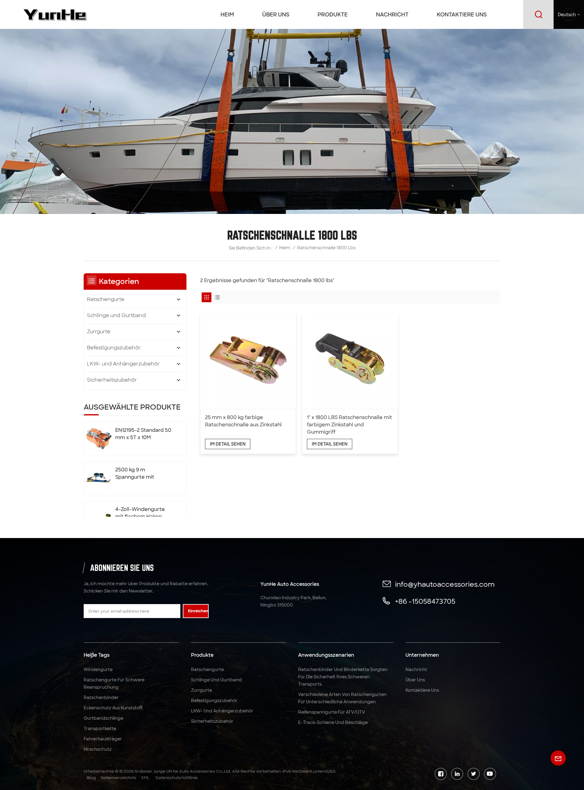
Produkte (333, 14)
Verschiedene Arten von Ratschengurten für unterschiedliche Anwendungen (342, 698)
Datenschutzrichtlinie (176, 777)
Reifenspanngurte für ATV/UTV (331, 712)
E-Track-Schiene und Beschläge (333, 722)
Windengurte (98, 669)
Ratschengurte (105, 299)
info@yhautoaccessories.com (445, 584)
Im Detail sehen (227, 444)
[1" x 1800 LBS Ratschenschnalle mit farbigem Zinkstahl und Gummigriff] (350, 361)
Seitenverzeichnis (118, 777)
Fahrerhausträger (103, 739)
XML (145, 777)
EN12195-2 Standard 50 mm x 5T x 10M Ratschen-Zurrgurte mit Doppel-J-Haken (143, 434)
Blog (91, 777)
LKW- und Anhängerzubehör (123, 364)
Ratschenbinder (101, 697)
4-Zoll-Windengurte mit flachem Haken (140, 513)
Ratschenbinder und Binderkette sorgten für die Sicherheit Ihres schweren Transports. (343, 677)
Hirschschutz (98, 749)
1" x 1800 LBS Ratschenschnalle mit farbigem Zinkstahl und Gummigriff (349, 424)
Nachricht (392, 14)
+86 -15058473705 (425, 601)
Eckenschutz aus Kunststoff (113, 708)
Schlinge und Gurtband (116, 315)
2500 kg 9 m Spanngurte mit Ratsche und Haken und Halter (139, 474)
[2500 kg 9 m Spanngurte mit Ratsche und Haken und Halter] (98, 478)
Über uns (275, 14)
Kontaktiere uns (462, 14)
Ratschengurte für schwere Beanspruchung (114, 683)
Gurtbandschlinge (103, 718)
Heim (227, 14)
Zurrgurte (98, 331)
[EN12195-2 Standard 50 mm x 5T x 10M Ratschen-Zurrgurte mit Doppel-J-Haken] (98, 438)
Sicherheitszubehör (112, 380)
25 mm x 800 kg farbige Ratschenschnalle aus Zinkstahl (243, 421)
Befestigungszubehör (114, 347)
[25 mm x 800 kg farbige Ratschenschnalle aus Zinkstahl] (248, 361)
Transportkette (100, 728)
